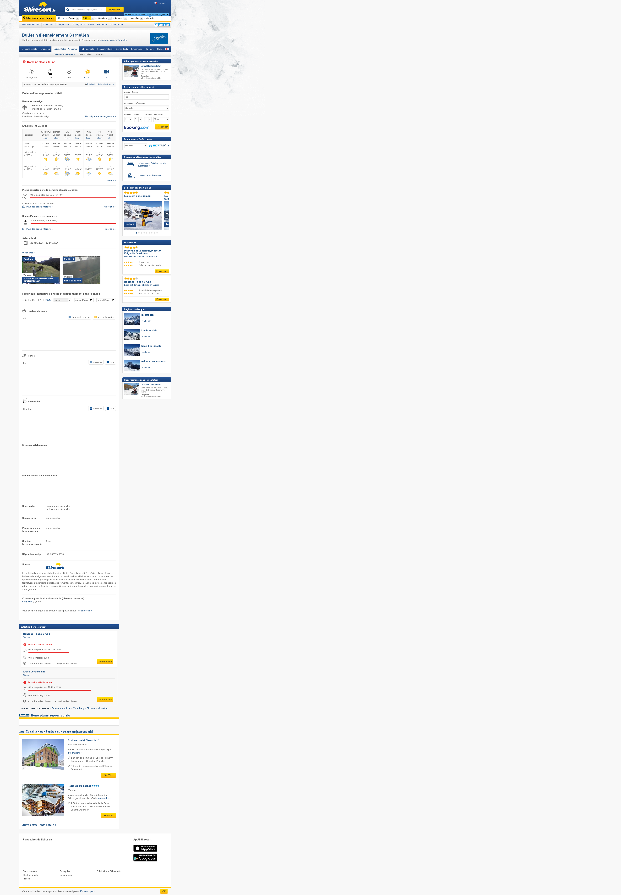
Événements (136, 49)
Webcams (100, 54)
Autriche (66, 708)
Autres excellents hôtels (38, 825)
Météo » (111, 180)
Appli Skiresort (142, 839)
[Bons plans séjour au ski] (161, 25)
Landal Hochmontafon (151, 66)
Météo (91, 24)
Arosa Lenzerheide (34, 672)
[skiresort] (40, 7)
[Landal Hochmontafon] (131, 71)
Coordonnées (30, 871)
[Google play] (145, 861)
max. (48, 299)
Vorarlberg (78, 708)
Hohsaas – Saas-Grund (36, 634)
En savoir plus (87, 891)
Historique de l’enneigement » (100, 116)
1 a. (40, 300)
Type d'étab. (158, 114)
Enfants (137, 114)
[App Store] (145, 852)
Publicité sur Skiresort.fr (109, 871)
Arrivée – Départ (131, 92)
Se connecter (66, 875)
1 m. (24, 300)
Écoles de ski (122, 49)
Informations (105, 661)
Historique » (110, 206)
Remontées (102, 24)
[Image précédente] (126, 213)
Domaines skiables (31, 24)
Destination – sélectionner (135, 103)
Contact (160, 49)
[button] (136, 128)
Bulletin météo (85, 54)
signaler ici (84, 610)
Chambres (148, 114)
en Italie (153, 256)
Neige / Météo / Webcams (65, 49)
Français (161, 3)
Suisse (26, 637)
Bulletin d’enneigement (64, 54)
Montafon (103, 708)
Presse (26, 878)
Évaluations (48, 24)
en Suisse (154, 285)
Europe (55, 708)
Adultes (127, 114)
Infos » (45, 138)
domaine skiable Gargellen (113, 40)
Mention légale (30, 875)
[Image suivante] (166, 213)
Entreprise (65, 871)
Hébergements (117, 24)
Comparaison (63, 24)
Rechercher (162, 127)
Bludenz (91, 708)
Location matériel (105, 49)
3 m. (32, 300)
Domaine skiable (29, 49)
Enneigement (78, 24)
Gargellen (27, 601)
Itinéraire (150, 49)
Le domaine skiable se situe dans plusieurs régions (145, 15)
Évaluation (45, 49)
